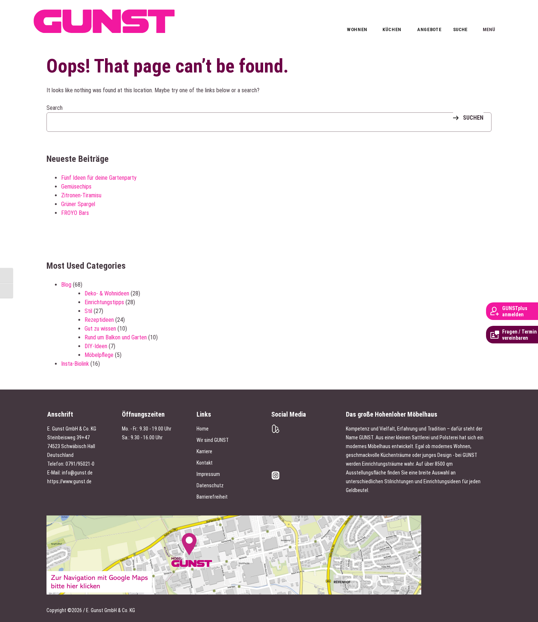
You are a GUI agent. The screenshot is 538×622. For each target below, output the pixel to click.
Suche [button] (460, 29)
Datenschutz (210, 485)
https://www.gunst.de (69, 481)
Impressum (208, 474)
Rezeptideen (99, 319)
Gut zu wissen (100, 328)
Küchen (391, 29)
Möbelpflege (99, 354)
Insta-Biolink (75, 363)
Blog (66, 284)
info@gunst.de (77, 473)
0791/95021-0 (80, 464)
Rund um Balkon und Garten (116, 337)
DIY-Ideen (96, 346)
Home (203, 429)
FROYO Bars (75, 212)
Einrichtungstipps (104, 302)
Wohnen (357, 29)
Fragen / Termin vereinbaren (519, 335)
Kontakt (205, 463)
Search (54, 107)
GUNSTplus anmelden (514, 311)
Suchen (473, 117)
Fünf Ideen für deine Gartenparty (99, 177)
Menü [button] (488, 17)
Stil (88, 311)
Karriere (204, 451)
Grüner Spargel (78, 204)
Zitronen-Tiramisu (81, 195)
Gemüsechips (76, 186)
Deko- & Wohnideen (107, 293)
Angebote (427, 29)
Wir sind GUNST (213, 440)
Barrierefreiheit (212, 497)
